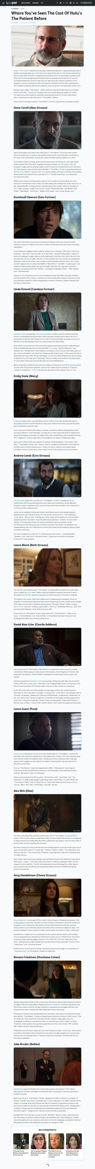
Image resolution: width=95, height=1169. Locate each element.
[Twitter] (64, 3)
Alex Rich (17, 836)
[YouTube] (60, 3)
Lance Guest (18, 754)
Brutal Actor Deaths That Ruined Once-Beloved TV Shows (72, 1153)
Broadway (72, 365)
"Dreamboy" (66, 1030)
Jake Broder (18, 1089)
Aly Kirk (15, 23)
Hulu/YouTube (76, 830)
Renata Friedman (53, 1004)
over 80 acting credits (65, 164)
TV (42, 3)
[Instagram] (67, 3)
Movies (36, 3)
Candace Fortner (20, 334)
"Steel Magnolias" (20, 951)
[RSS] (77, 3)
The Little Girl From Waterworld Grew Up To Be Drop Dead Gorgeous (55, 1154)
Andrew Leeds (19, 500)
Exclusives (25, 3)
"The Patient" (24, 71)
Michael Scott (19, 172)
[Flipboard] (70, 3)
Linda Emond (40, 334)
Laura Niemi (31, 592)
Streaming (15, 8)
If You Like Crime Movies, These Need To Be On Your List (20, 1153)
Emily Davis (18, 421)
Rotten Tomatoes (28, 92)
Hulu (22, 8)
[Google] (74, 3)
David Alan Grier (35, 681)
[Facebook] (57, 3)
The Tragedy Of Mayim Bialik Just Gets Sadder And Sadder (39, 1153)
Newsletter (87, 3)
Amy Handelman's (21, 920)
